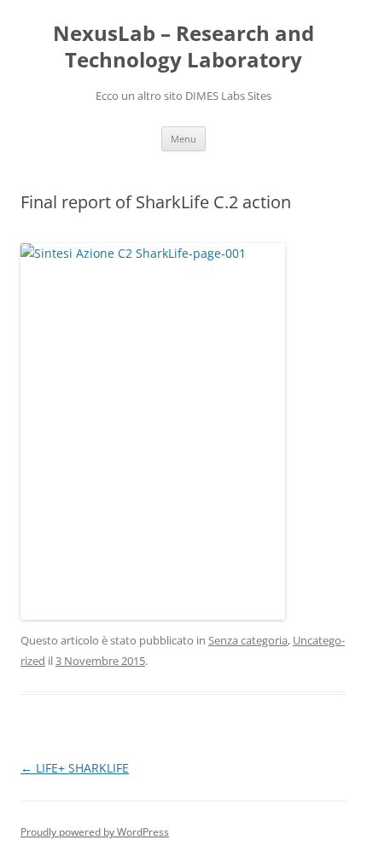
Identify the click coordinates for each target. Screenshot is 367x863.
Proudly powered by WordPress (94, 832)
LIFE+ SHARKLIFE (74, 768)
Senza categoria (248, 640)
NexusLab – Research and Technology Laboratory (183, 46)
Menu (183, 138)
